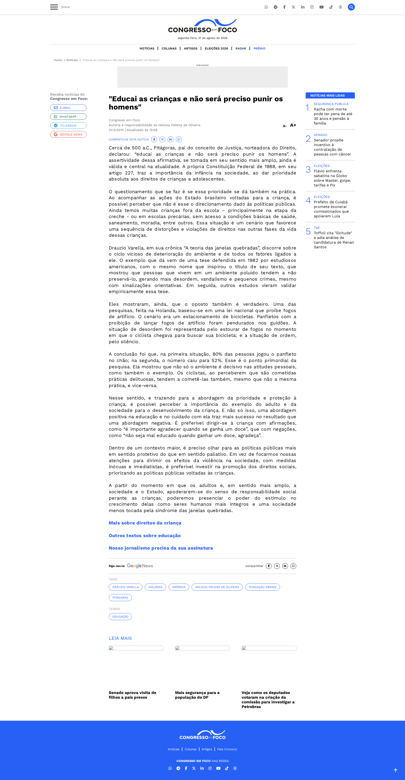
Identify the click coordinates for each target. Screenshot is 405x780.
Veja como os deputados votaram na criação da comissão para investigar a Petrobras (268, 699)
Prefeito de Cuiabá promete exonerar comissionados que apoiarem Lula (331, 209)
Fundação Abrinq (262, 587)
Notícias (147, 48)
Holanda (155, 587)
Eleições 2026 (216, 48)
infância (178, 587)
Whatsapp (68, 116)
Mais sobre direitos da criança (145, 523)
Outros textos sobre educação (145, 535)
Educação (120, 616)
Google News (71, 134)
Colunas (169, 48)
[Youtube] (321, 7)
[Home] (202, 26)
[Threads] (340, 7)
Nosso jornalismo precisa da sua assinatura (161, 548)
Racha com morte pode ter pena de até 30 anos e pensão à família (333, 116)
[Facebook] (284, 7)
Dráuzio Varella (125, 587)
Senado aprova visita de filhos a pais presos (132, 695)
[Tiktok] (331, 7)
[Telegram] (276, 7)
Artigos (190, 48)
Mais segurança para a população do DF (197, 695)
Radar (241, 48)
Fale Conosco (227, 749)
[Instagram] (312, 7)
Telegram (68, 125)
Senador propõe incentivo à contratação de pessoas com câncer (332, 147)
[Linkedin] (302, 7)
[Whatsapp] (266, 7)
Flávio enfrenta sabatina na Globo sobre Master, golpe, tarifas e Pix (332, 178)
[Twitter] (293, 7)
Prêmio (260, 48)
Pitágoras (120, 597)
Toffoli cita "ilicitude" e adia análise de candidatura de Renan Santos (334, 240)
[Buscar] (351, 7)
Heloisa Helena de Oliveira (217, 587)
